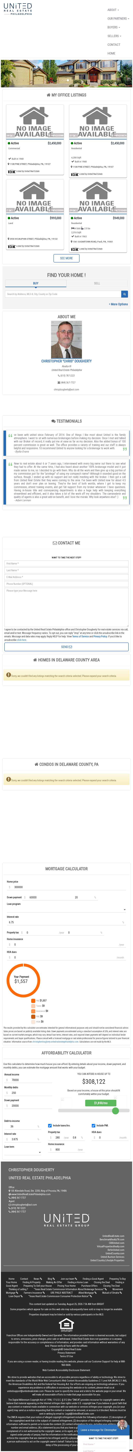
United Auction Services (112, 1257)
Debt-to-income (12, 1121)
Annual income (11, 1074)
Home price (12, 881)
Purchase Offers (89, 1285)
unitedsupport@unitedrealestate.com (25, 1391)
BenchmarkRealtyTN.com (112, 1239)
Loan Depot (14, 1296)
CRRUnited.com (116, 1243)
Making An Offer (54, 1282)
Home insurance (15, 939)
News (37, 1278)
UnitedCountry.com (115, 1253)
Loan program (14, 904)
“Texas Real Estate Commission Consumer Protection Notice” (59, 1296)
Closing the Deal (102, 1282)
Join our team (68, 1278)
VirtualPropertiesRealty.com (110, 1246)
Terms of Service (80, 636)
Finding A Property (32, 1282)
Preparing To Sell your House (38, 1285)
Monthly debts (11, 1087)
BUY (35, 283)
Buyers (113, 27)
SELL (97, 283)
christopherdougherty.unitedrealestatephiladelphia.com (55, 1042)
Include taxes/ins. (61, 1125)
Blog (50, 1278)
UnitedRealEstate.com (113, 1236)
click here (21, 640)
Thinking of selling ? (18, 1289)
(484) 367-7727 (67, 382)
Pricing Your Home (66, 1285)
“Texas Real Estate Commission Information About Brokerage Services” (69, 1289)
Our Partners (117, 19)
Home (111, 53)
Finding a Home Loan (78, 1282)
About (112, 10)
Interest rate (13, 916)
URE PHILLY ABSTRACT (62, 1292)
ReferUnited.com (116, 1250)
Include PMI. (102, 1125)
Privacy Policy (100, 636)
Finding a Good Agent (93, 1278)
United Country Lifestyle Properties (107, 1260)
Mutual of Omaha (111, 1292)
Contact (114, 45)
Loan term (9, 1146)
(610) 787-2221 (67, 375)
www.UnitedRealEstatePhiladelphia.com (31, 1194)
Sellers (113, 36)
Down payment (14, 897)
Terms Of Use (66, 1356)
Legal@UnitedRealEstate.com (79, 1413)
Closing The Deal (111, 1285)
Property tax (13, 932)
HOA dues (12, 952)
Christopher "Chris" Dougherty (66, 361)
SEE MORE (66, 258)
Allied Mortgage (86, 1292)
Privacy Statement (67, 1352)
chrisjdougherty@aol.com (66, 389)
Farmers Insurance (33, 1292)
